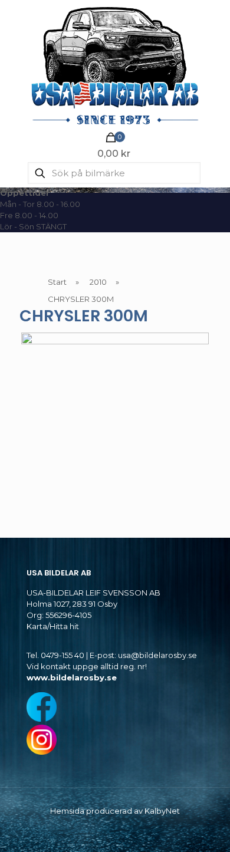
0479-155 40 (62, 655)
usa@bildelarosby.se (157, 655)
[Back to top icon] (205, 827)
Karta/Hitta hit (53, 626)
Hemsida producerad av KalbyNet (115, 810)
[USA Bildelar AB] (115, 65)
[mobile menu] (214, 24)
